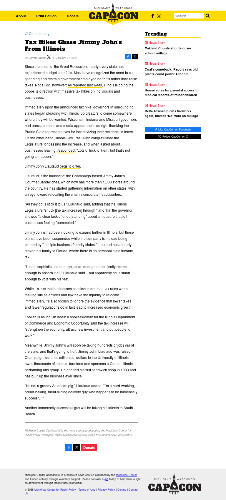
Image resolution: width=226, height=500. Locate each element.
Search (207, 16)
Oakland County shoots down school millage (168, 50)
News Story (157, 42)
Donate (73, 16)
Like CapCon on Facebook (174, 129)
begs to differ (70, 165)
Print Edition (46, 16)
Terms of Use (87, 489)
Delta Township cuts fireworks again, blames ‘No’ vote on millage (171, 113)
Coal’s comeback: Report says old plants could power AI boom (171, 71)
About (21, 16)
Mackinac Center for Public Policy (55, 489)
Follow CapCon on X (175, 136)
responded (66, 150)
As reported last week (85, 84)
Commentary (39, 33)
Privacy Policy (106, 489)
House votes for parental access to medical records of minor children (172, 92)
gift (106, 479)
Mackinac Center (126, 475)
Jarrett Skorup (37, 58)
